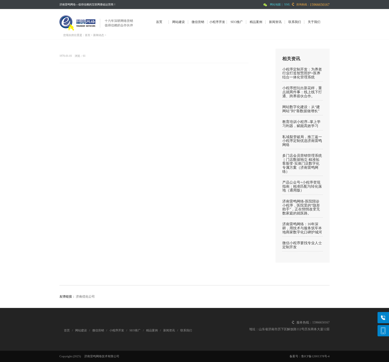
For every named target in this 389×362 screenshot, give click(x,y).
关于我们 (314, 22)
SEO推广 (237, 22)
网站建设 (178, 22)
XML (287, 4)
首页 (159, 22)
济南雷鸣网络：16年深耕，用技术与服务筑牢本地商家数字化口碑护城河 (302, 228)
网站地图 (275, 4)
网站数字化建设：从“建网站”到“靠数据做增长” (301, 109)
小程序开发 (217, 22)
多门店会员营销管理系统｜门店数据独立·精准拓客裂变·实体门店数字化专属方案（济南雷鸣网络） (302, 163)
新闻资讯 (275, 22)
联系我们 (294, 22)
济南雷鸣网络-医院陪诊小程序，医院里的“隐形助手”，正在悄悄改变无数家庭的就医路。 (301, 207)
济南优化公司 (85, 296)
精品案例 (256, 22)
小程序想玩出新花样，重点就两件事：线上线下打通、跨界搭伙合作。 (302, 92)
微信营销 (198, 22)
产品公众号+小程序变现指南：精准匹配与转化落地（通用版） (302, 186)
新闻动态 (98, 35)
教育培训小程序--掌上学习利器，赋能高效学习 (301, 124)
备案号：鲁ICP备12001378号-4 (309, 356)
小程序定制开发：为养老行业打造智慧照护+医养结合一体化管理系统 (302, 73)
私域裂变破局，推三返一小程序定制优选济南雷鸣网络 (302, 141)
